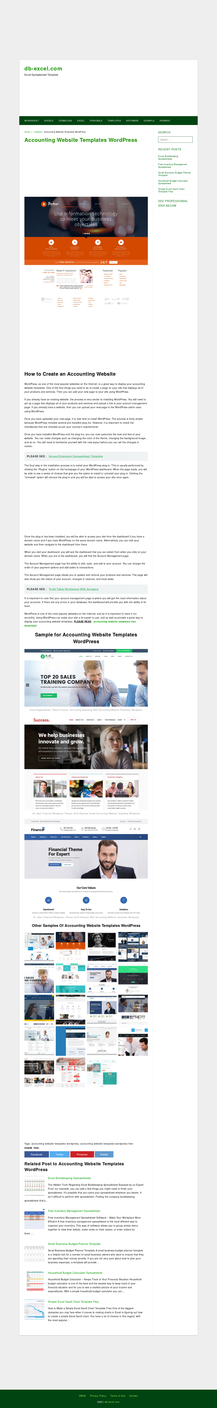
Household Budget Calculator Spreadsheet (75, 1273)
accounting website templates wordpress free (106, 1143)
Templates (114, 120)
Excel (81, 120)
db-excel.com (43, 68)
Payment (165, 120)
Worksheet (31, 120)
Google (49, 120)
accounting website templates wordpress (55, 1143)
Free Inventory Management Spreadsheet (74, 1211)
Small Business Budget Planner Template (74, 1244)
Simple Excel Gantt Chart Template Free (73, 1302)
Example (149, 120)
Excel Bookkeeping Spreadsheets (69, 1178)
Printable (96, 120)
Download (65, 120)
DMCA (82, 1395)
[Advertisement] (108, 31)
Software (132, 120)
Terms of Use (117, 1395)
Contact (133, 1395)
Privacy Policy (98, 1395)
